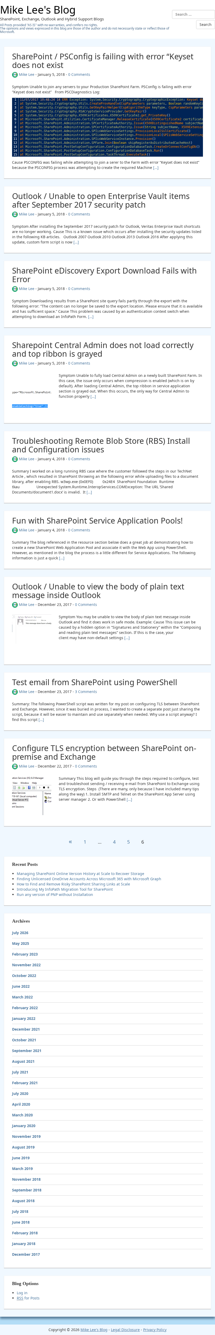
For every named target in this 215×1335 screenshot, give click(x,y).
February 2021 (25, 1082)
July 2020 (20, 1093)
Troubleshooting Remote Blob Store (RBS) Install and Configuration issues (101, 445)
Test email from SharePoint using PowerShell (94, 682)
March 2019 (22, 1168)
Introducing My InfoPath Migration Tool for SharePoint (65, 889)
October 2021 (24, 1039)
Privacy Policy (154, 1329)
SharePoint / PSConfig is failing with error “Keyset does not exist (103, 60)
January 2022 (23, 1018)
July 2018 (20, 1211)
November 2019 (26, 1136)
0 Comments (79, 74)
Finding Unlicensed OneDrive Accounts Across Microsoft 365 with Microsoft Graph (89, 878)
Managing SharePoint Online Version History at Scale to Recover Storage (80, 873)
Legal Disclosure (125, 1329)
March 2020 (22, 1114)
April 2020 (21, 1104)
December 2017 (26, 1254)
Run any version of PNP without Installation (55, 894)
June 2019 (21, 1157)
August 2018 (23, 1200)
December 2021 (26, 1029)
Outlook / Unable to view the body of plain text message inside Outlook (98, 590)
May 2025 (20, 943)
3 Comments (86, 691)
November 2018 (26, 1179)
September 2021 (26, 1050)
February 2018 (25, 1232)
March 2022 (22, 997)
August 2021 (23, 1061)
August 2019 (23, 1147)
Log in (22, 1292)
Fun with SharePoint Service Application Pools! (97, 520)
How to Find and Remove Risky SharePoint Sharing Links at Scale (73, 884)
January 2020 (23, 1125)
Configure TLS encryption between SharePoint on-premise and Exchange (104, 752)
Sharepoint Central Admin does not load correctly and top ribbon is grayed (103, 349)
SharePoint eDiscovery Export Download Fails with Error (104, 275)
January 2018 (23, 1243)
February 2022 (25, 1007)
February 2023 (25, 954)
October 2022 (24, 975)
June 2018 (21, 1222)
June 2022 (21, 986)
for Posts (28, 1298)
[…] (156, 167)
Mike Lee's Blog (38, 9)
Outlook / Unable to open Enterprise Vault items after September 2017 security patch (101, 200)
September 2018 (26, 1190)
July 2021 (20, 1072)
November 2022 (26, 964)
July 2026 (20, 932)
